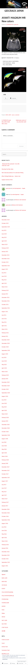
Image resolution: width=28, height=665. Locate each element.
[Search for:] (14, 154)
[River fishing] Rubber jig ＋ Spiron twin (11, 176)
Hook (3, 609)
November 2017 (6, 470)
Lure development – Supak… (19, 188)
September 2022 (6, 265)
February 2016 (5, 544)
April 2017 (4, 495)
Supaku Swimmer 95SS (7, 179)
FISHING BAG (5, 599)
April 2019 (4, 410)
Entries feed (5, 646)
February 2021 (5, 332)
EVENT (3, 588)
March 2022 (5, 287)
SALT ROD (4, 624)
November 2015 (6, 555)
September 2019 (6, 392)
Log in (3, 643)
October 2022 (5, 262)
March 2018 (5, 456)
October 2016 (5, 516)
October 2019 (5, 389)
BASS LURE (8, 115)
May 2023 (4, 237)
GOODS (3, 606)
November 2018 (6, 428)
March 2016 (5, 541)
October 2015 (5, 558)
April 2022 (4, 283)
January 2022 (5, 294)
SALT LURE (4, 620)
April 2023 (4, 241)
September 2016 (6, 520)
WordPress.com (5, 653)
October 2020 (5, 347)
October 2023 (5, 223)
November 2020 (6, 343)
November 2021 (6, 301)
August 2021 (5, 311)
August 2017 (5, 481)
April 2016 (4, 537)
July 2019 (4, 400)
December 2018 (5, 424)
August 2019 (5, 396)
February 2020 (5, 375)
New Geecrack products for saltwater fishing (12, 172)
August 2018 (5, 438)
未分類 (3, 631)
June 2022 (4, 276)
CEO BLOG (4, 585)
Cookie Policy (5, 659)
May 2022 (4, 279)
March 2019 (5, 414)
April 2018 (4, 452)
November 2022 (6, 258)
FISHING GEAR (5, 602)
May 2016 (4, 534)
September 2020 (6, 350)
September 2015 (6, 562)
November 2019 (6, 385)
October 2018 (5, 431)
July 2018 (4, 442)
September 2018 (6, 435)
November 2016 (6, 513)
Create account (5, 639)
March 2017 (5, 498)
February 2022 (5, 290)
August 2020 (5, 354)
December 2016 (5, 509)
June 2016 (4, 530)
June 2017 (4, 488)
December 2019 (5, 382)
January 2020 (5, 378)
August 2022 (5, 269)
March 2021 (5, 329)
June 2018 (4, 445)
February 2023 (5, 248)
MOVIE (3, 617)
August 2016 (5, 523)
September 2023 (6, 227)
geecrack (16, 24)
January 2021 (5, 336)
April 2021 (4, 325)
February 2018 (5, 460)
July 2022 (4, 272)
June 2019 (4, 403)
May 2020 (4, 364)
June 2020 (4, 361)
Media (3, 613)
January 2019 (5, 421)
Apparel (3, 574)
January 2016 (5, 548)
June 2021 (4, 318)
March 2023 (5, 244)
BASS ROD (4, 581)
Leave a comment (15, 115)
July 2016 (4, 527)
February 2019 (5, 417)
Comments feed (5, 650)
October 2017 (5, 474)
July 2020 (4, 357)
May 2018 (4, 449)
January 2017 (5, 505)
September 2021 (6, 308)
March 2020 (5, 371)
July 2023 (4, 230)
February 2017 (5, 502)
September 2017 (6, 477)
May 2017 (4, 491)
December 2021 (5, 297)
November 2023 (6, 219)
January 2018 (5, 463)
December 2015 (5, 551)
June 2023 (4, 234)
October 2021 (5, 304)
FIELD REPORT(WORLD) (8, 595)
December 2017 (5, 467)
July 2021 (4, 315)
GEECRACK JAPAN (14, 10)
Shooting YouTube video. (7, 169)
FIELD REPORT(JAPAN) (7, 592)
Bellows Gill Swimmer (20, 199)
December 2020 (5, 339)
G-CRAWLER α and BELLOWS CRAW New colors (6, 121)
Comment (21, 146)
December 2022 (5, 255)
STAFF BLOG (5, 627)
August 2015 (5, 565)
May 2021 (4, 322)
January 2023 (5, 251)
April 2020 (4, 368)
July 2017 (4, 484)
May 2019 (4, 407)
